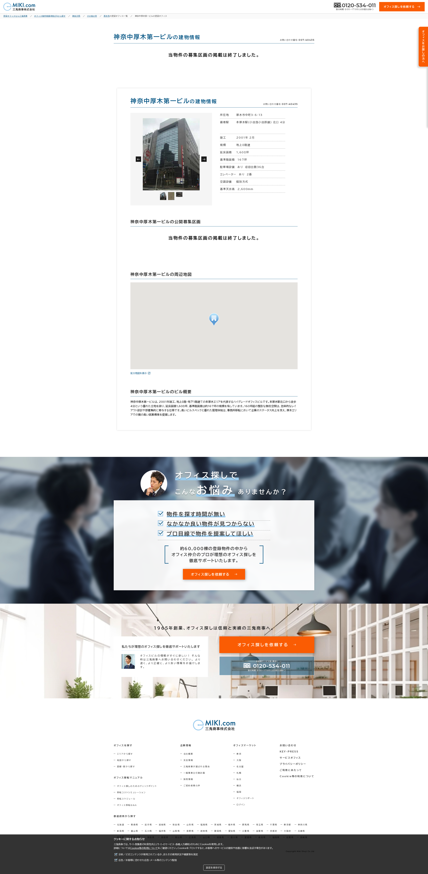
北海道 (120, 825)
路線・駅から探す (126, 766)
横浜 (239, 785)
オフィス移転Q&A (127, 805)
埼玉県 (259, 825)
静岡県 (218, 831)
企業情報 (185, 745)
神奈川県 (303, 825)
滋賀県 (259, 831)
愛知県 (232, 831)
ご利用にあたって (291, 770)
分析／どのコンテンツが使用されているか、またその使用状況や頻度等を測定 (158, 854)
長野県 (190, 831)
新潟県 (120, 831)
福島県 (204, 825)
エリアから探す (125, 754)
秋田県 (176, 825)
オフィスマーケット (244, 745)
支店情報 (188, 760)
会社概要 (188, 754)
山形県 (190, 825)
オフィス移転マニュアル (128, 777)
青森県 (134, 825)
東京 (239, 754)
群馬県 (245, 825)
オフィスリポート (245, 798)
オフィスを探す (123, 745)
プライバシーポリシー (293, 764)
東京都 (287, 825)
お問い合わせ (288, 745)
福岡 (239, 792)
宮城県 (162, 825)
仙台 (239, 779)
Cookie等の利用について (144, 848)
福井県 (162, 831)
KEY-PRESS (289, 751)
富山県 (134, 831)
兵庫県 (301, 831)
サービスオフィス (290, 758)
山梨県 (176, 831)
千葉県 (273, 825)
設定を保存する (214, 867)
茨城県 (218, 825)
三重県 (245, 831)
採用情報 (188, 779)
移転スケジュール (126, 799)
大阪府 (287, 831)
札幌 (239, 773)
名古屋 (240, 766)
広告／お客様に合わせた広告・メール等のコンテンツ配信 (148, 860)
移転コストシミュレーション (131, 792)
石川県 (148, 831)
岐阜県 (204, 831)
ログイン (241, 805)
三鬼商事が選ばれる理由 (197, 766)
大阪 (239, 760)
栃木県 (232, 825)
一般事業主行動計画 (194, 773)
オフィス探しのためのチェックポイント (137, 786)
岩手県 (148, 825)
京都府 (273, 831)
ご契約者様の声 (192, 785)
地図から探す (124, 760)
